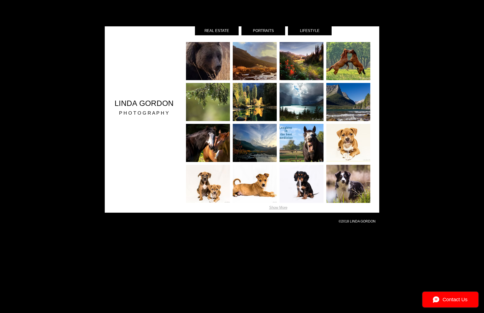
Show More (278, 207)
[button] (208, 61)
